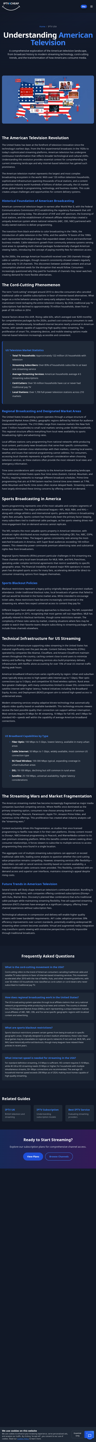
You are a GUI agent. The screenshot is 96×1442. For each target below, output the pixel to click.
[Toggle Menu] (91, 6)
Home (42, 26)
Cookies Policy (23, 1438)
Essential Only (77, 1434)
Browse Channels (59, 1156)
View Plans (33, 1156)
